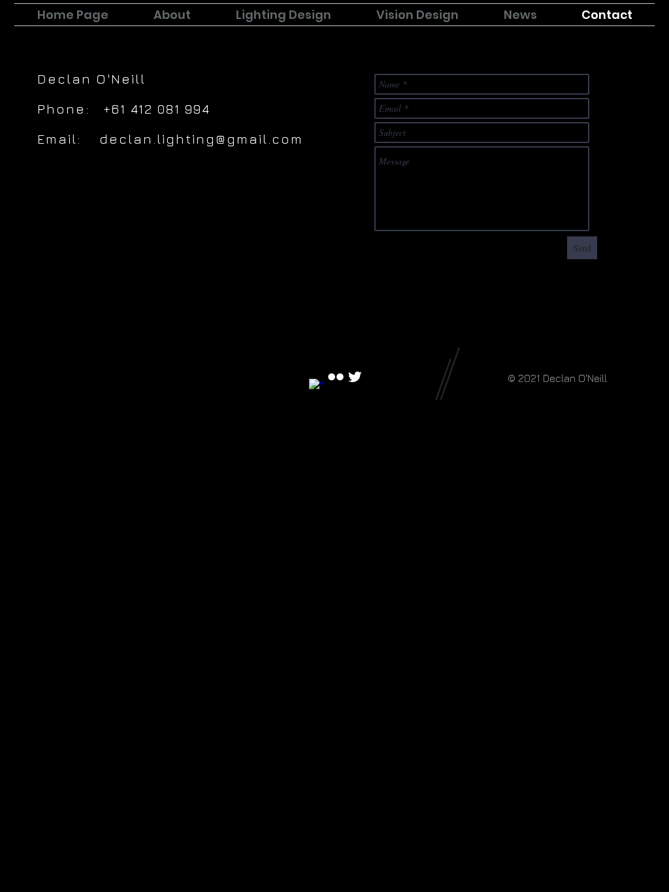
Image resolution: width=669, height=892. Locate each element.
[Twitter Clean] (355, 377)
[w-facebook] (317, 386)
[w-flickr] (336, 377)
